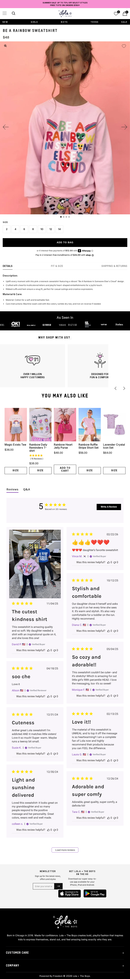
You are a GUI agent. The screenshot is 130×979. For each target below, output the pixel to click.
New (5, 22)
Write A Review (109, 506)
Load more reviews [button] (65, 850)
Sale (124, 22)
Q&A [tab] (26, 489)
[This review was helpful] (48, 650)
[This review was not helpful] (54, 650)
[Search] (13, 14)
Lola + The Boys (81, 976)
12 (50, 229)
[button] (4, 13)
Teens (95, 22)
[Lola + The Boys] (65, 13)
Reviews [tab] (12, 489)
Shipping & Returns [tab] (114, 266)
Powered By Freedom (50, 976)
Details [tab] (8, 266)
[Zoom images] (5, 45)
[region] (54, 365)
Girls (34, 22)
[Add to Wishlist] (124, 46)
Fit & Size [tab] (57, 266)
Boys (64, 22)
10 (41, 229)
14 (59, 229)
